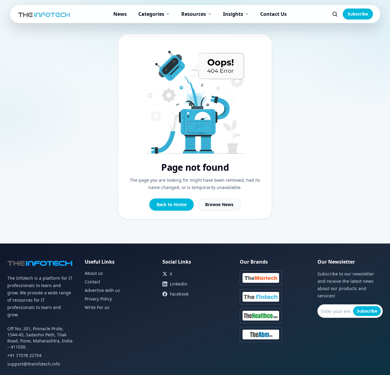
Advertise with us (102, 290)
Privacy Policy (98, 299)
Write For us (97, 307)
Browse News (219, 204)
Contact (92, 282)
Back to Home (171, 204)
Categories (151, 14)
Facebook (179, 294)
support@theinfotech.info (33, 364)
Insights (233, 14)
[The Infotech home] (44, 14)
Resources (193, 14)
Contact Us (273, 14)
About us (94, 273)
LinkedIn (178, 284)
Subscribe (358, 14)
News (120, 14)
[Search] (334, 14)
